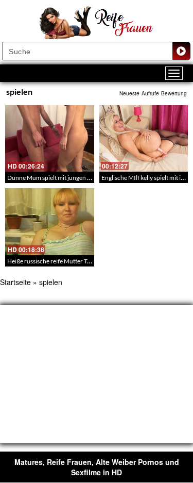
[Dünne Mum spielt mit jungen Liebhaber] (49, 138)
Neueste (129, 93)
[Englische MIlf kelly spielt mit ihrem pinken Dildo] (143, 138)
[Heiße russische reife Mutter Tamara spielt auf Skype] (49, 221)
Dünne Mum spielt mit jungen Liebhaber (60, 177)
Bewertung (174, 93)
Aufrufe (150, 93)
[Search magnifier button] (181, 51)
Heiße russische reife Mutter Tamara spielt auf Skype (76, 261)
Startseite (15, 282)
